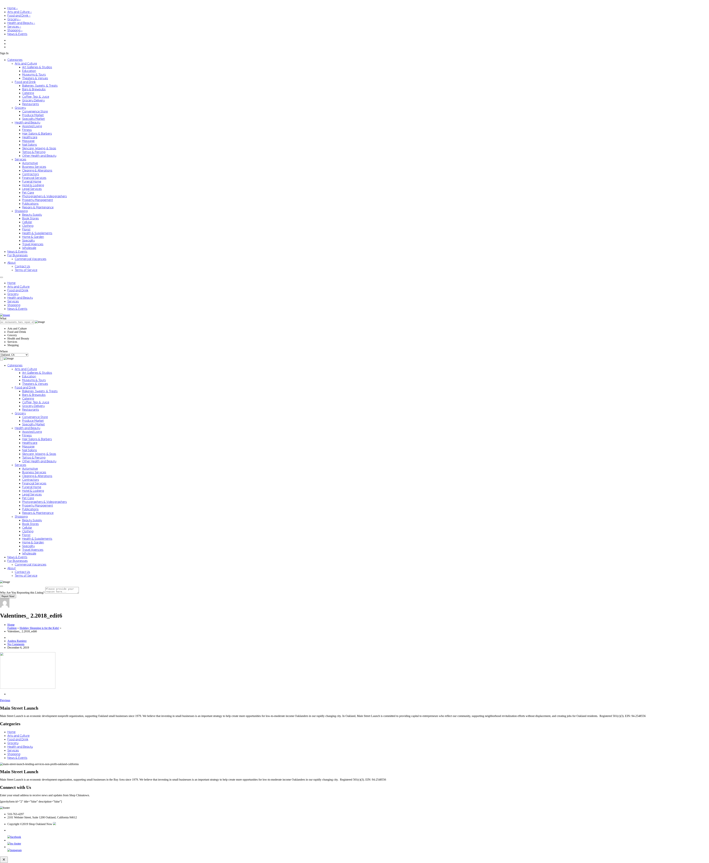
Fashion (12, 628)
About (11, 262)
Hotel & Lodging (33, 185)
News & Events (17, 34)
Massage (28, 141)
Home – (12, 8)
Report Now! (8, 596)
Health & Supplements (37, 233)
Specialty (28, 240)
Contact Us (22, 266)
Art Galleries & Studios (37, 67)
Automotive (30, 163)
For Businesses (17, 255)
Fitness (27, 130)
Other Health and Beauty (39, 155)
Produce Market (33, 115)
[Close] (1, 586)
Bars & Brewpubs (34, 89)
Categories (15, 60)
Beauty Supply (32, 214)
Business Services (34, 167)
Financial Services (34, 178)
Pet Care (28, 192)
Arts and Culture (26, 63)
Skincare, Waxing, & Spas (39, 148)
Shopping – (15, 30)
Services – (14, 26)
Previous (5, 700)
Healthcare (29, 137)
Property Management (37, 200)
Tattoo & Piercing (33, 152)
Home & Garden (33, 237)
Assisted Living (32, 126)
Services (20, 159)
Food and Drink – (18, 15)
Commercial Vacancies (30, 259)
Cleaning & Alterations (37, 170)
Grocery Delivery (33, 100)
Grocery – (14, 19)
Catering (28, 93)
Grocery (20, 108)
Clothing (27, 226)
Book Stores (30, 218)
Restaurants (30, 104)
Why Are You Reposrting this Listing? (22, 592)
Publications (30, 203)
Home (11, 283)
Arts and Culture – (19, 12)
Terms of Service (26, 270)
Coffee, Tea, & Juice (35, 96)
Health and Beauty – (21, 23)
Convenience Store (35, 111)
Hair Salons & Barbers (37, 133)
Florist (26, 229)
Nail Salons (29, 144)
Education (29, 71)
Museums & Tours (34, 74)
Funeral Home (31, 181)
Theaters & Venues (35, 78)
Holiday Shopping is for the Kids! (39, 628)
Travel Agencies (32, 244)
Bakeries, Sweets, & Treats (40, 85)
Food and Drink (25, 82)
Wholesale (29, 248)
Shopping (21, 211)
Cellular (27, 222)
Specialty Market (33, 119)
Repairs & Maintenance (38, 207)
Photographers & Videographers (44, 196)
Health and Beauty (27, 122)
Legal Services (32, 189)
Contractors (30, 174)
